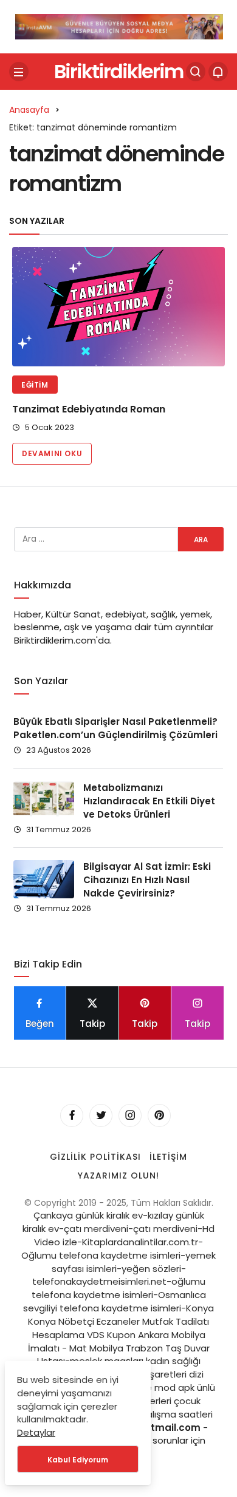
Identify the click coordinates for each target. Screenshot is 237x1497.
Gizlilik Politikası (95, 1157)
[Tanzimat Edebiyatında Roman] (118, 306)
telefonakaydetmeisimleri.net (99, 1281)
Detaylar (36, 1432)
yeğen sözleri (151, 1268)
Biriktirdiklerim (118, 71)
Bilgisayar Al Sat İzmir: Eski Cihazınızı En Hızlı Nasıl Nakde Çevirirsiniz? (147, 880)
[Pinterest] (159, 1115)
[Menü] (19, 71)
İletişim (168, 1157)
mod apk (174, 1387)
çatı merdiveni (96, 1228)
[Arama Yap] (195, 71)
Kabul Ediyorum (77, 1460)
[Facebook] (71, 1115)
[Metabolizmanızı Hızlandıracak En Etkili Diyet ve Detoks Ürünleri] (43, 798)
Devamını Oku (52, 453)
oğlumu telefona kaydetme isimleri (118, 1288)
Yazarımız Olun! (118, 1175)
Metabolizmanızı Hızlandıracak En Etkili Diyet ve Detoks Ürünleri (149, 801)
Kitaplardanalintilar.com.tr (140, 1242)
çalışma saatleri (177, 1414)
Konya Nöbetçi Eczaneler (84, 1321)
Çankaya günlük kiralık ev (88, 1215)
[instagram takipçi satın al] (119, 25)
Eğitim (35, 385)
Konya (200, 1308)
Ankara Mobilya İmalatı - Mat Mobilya (116, 1341)
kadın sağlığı (173, 1360)
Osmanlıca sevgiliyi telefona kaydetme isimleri (114, 1301)
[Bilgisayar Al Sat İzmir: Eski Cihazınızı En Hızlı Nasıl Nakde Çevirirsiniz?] (43, 879)
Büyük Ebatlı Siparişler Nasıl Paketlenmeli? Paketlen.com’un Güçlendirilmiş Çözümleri (115, 729)
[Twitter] (100, 1115)
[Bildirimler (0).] (218, 71)
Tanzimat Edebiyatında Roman (88, 409)
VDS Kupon (111, 1334)
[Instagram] (130, 1115)
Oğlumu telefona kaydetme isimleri (100, 1255)
